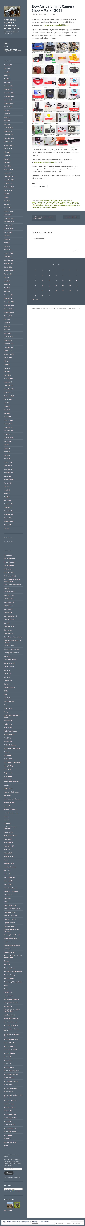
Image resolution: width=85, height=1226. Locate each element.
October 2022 (8, 225)
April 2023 (7, 204)
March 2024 (7, 166)
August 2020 (8, 316)
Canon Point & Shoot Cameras (13, 637)
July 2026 (7, 68)
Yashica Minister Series (11, 1074)
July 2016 (6, 486)
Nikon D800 (7, 898)
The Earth (7, 964)
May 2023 (7, 201)
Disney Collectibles (9, 687)
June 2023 (7, 197)
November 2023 (9, 180)
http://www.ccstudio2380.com (57, 25)
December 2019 (8, 343)
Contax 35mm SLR (9, 663)
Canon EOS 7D (8, 609)
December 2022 (9, 218)
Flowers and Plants (9, 734)
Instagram (7, 785)
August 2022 (8, 232)
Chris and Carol (49, 14)
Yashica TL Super (9, 1104)
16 (42, 285)
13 (70, 280)
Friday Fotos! (8, 741)
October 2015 (8, 518)
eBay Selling (7, 698)
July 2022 (7, 235)
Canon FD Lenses (9, 626)
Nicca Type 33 (8, 881)
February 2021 (8, 295)
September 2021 (9, 270)
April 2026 (7, 79)
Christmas (7, 656)
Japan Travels (8, 788)
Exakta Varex (8, 708)
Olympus (65, 205)
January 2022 (8, 256)
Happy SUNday (8, 766)
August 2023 (8, 190)
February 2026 (8, 86)
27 (70, 290)
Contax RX (7, 677)
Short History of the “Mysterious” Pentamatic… (13, 50)
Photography (72, 205)
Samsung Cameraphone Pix (12, 935)
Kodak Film (7, 795)
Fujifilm (72, 204)
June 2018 (7, 406)
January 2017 (8, 465)
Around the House (9, 558)
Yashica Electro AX (9, 1053)
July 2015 (6, 528)
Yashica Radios (8, 1091)
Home (6, 44)
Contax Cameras (9, 666)
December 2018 (8, 385)
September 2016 (9, 479)
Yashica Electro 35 (9, 1046)
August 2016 (8, 483)
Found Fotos (7, 738)
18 (56, 285)
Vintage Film (8, 1006)
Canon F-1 (66, 204)
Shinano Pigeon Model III (11, 938)
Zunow (6, 1145)
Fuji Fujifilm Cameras (57, 200)
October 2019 (8, 350)
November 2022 (9, 222)
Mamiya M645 (8, 842)
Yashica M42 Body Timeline (12, 1071)
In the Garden (8, 776)
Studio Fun (7, 949)
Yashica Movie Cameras (11, 1081)
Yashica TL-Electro (9, 1107)
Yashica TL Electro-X (10, 1100)
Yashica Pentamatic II (10, 1088)
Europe (6, 705)
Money (6, 860)
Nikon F (6, 902)
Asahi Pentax (8, 569)
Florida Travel (8, 724)
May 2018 (7, 410)
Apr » (38, 299)
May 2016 (7, 493)
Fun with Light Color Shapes (12, 762)
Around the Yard (9, 565)
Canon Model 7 (8, 633)
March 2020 (7, 333)
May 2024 (7, 159)
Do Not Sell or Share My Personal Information (64, 308)
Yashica (54, 207)
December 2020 (9, 302)
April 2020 (7, 330)
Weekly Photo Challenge (11, 1018)
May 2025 (7, 117)
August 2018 (8, 399)
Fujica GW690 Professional (12, 748)
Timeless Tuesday (9, 975)
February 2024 (8, 169)
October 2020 (8, 309)
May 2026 (7, 75)
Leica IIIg (6, 816)
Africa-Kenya (8, 555)
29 (35, 296)
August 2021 (8, 274)
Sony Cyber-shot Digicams (12, 945)
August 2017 (8, 441)
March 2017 (7, 458)
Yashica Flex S (8, 1060)
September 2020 (9, 312)
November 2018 (9, 389)
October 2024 (8, 141)
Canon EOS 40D (8, 598)
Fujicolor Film (8, 755)
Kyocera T (7, 806)
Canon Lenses (8, 630)
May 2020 (7, 326)
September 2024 (9, 145)
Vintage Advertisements (11, 999)
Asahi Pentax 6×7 (9, 572)
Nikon (60, 205)
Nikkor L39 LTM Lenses (11, 891)
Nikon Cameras (61, 202)
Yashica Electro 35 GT (10, 1050)
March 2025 (7, 124)
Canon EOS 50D (8, 605)
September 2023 (9, 187)
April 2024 (7, 162)
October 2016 (8, 476)
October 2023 (8, 183)
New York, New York (10, 867)
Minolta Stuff (8, 853)
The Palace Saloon (9, 968)
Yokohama (7, 1138)
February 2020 (8, 337)
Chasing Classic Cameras (11, 652)
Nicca (51, 205)
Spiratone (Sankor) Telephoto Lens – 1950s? (43, 217)
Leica (33, 205)
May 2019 (7, 368)
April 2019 (7, 371)
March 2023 (7, 208)
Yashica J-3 (7, 1064)
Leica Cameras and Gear (11, 813)
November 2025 (9, 96)
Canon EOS (59, 204)
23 (42, 290)
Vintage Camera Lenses (11, 1003)
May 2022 (7, 242)
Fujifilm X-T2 (8, 759)
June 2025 (7, 114)
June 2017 (7, 448)
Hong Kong (7, 769)
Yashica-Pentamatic (10, 1132)
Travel (6, 985)
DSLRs (6, 691)
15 (35, 285)
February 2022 (8, 253)
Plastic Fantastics (9, 926)
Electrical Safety (9, 701)
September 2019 (9, 354)
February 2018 (8, 420)
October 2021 (8, 267)
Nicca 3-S (7, 874)
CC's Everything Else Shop (12, 649)
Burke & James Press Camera (12, 585)
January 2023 (8, 215)
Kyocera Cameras (9, 802)
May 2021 (7, 284)
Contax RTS (7, 673)
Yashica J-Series (9, 1067)
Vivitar (49, 207)
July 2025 (7, 110)
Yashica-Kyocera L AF (10, 1118)
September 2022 (9, 229)
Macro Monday (8, 832)
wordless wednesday (72, 217)
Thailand (6, 961)
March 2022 (7, 249)
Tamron (39, 207)
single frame (8, 942)
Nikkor (56, 205)
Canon (54, 204)
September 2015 (9, 521)
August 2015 (8, 525)
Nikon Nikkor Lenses (10, 912)
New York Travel (9, 863)
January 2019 (8, 382)
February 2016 (8, 504)
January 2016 (8, 507)
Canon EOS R (8, 612)
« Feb (33, 299)
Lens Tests (7, 823)
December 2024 (9, 134)
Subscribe (9, 1173)
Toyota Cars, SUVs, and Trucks (13, 982)
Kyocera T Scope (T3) (10, 809)
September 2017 (9, 438)
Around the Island (9, 562)
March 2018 (7, 417)
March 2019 (7, 375)
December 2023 (9, 176)
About (6, 46)
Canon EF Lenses (9, 595)
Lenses (41, 205)
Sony (78, 205)
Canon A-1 (7, 588)
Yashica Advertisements (11, 1039)
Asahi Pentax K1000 (10, 576)
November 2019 (9, 347)
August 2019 (8, 357)
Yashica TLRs (8, 1111)
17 (49, 285)
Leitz (37, 205)
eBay (5, 694)
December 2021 (8, 260)
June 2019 (7, 364)
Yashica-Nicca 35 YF (10, 1128)
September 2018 (9, 396)
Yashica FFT (7, 1057)
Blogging (38, 204)
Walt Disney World (9, 1015)
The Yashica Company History (13, 971)
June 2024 (7, 155)
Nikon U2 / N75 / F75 (10, 919)
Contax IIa (7, 670)
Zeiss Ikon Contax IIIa (10, 1142)
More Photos (8, 1210)
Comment (74, 250)
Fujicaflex (7, 752)
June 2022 (7, 239)
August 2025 (8, 107)
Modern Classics (51, 202)
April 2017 (7, 455)
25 (56, 290)
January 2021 (8, 298)
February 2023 (8, 211)
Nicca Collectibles (9, 877)
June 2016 (7, 490)
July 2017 (6, 445)
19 (63, 285)
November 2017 (8, 431)
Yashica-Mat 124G (9, 1125)
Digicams (7, 684)
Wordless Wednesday (10, 1022)
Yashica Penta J (8, 1084)
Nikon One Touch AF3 (10, 916)
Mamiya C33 (7, 839)
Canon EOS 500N (9, 602)
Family (6, 712)
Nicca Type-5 (8, 884)
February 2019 (8, 378)
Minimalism (7, 849)
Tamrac (34, 207)
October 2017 (8, 434)
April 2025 (7, 121)
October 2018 (8, 392)
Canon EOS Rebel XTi (10, 616)
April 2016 (7, 497)
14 (77, 280)
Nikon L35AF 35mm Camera (12, 909)
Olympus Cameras (9, 922)
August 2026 (8, 65)
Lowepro (46, 205)
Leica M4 (6, 820)
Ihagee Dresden (8, 773)
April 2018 (7, 413)
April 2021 (7, 288)
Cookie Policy (35, 1223)
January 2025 (8, 131)
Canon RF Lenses (9, 646)
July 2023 (7, 194)
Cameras (48, 204)
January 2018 (8, 424)
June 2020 (7, 323)
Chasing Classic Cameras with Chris (12, 24)
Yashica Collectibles (72, 202)
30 (42, 296)
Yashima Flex (8, 1135)
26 (63, 290)
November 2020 (9, 305)
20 (70, 285)
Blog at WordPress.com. (40, 308)
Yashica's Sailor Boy (10, 1114)
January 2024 (8, 173)
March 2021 (7, 291)
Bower (43, 204)
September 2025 (9, 103)
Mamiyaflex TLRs (9, 846)
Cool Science (8, 680)
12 (63, 280)
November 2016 (9, 472)
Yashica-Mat (8, 1121)
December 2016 (8, 469)
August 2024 (8, 148)
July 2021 (6, 277)
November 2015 (8, 514)
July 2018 (6, 403)
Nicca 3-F (7, 870)
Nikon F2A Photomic (10, 905)
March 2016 (7, 500)
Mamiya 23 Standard (10, 835)
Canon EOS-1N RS (9, 619)
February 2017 (8, 462)
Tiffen (44, 207)
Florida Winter (8, 727)
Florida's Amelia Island (10, 731)
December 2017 (8, 427)
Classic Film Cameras (10, 659)
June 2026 (7, 72)
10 (49, 280)
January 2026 (8, 89)
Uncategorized (8, 996)
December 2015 (8, 511)
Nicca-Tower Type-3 (10, 888)
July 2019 (6, 361)
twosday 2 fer (8, 992)
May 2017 (7, 451)
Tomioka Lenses (9, 978)
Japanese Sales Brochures (11, 792)
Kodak (77, 204)
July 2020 (7, 319)
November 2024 (9, 138)
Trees (5, 989)
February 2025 (8, 127)
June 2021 (7, 281)
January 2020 (8, 340)
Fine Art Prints (8, 720)
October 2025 (8, 100)
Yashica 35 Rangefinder (11, 1025)
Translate (17, 1191)
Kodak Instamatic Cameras (12, 799)
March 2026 (7, 82)
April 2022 (7, 246)
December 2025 (9, 93)
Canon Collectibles (44, 200)
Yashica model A (9, 1078)
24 (49, 290)
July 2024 (7, 152)
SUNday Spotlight (9, 952)
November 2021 (8, 263)
